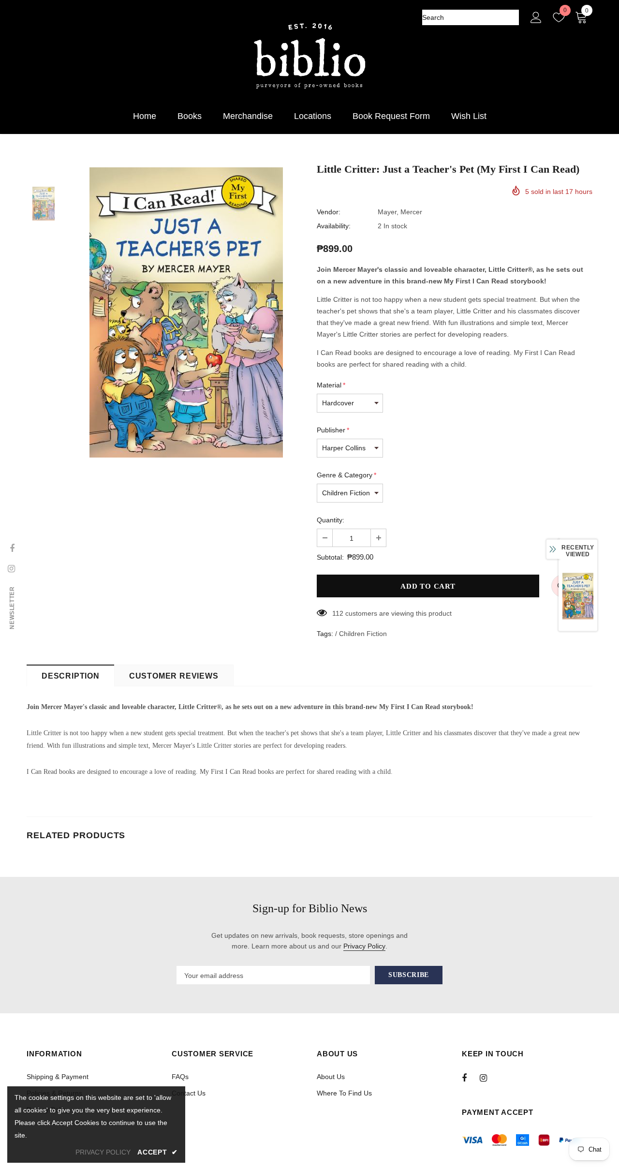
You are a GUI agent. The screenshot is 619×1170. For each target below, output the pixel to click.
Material (331, 385)
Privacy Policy (364, 946)
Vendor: (328, 212)
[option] (186, 312)
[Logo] (309, 56)
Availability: (334, 226)
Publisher (333, 430)
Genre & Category (346, 475)
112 (337, 613)
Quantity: (330, 520)
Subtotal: (330, 557)
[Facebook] (470, 1077)
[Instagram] (488, 1077)
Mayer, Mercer (400, 212)
